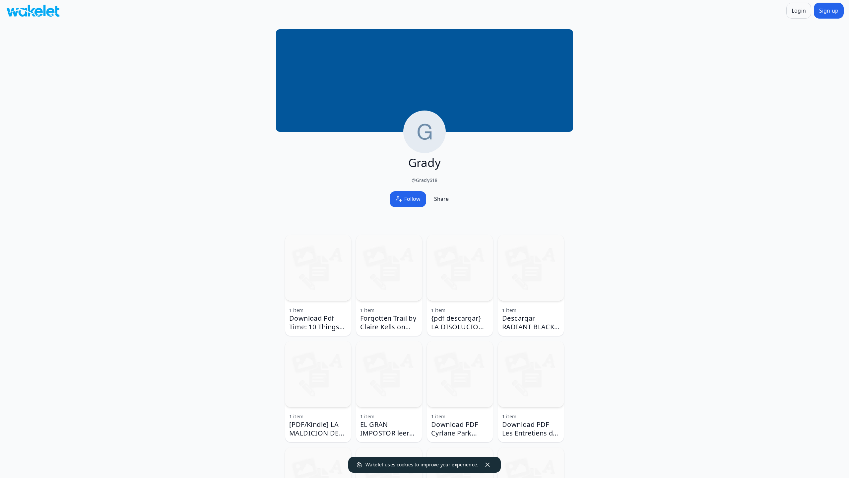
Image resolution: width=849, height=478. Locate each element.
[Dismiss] (487, 464)
